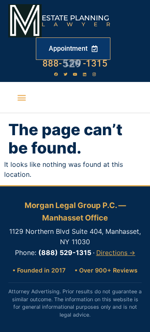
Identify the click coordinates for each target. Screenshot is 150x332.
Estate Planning (75, 18)
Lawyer (80, 24)
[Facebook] (56, 74)
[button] (22, 97)
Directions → (115, 253)
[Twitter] (65, 74)
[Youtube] (75, 74)
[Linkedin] (84, 74)
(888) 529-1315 (64, 252)
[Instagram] (94, 74)
